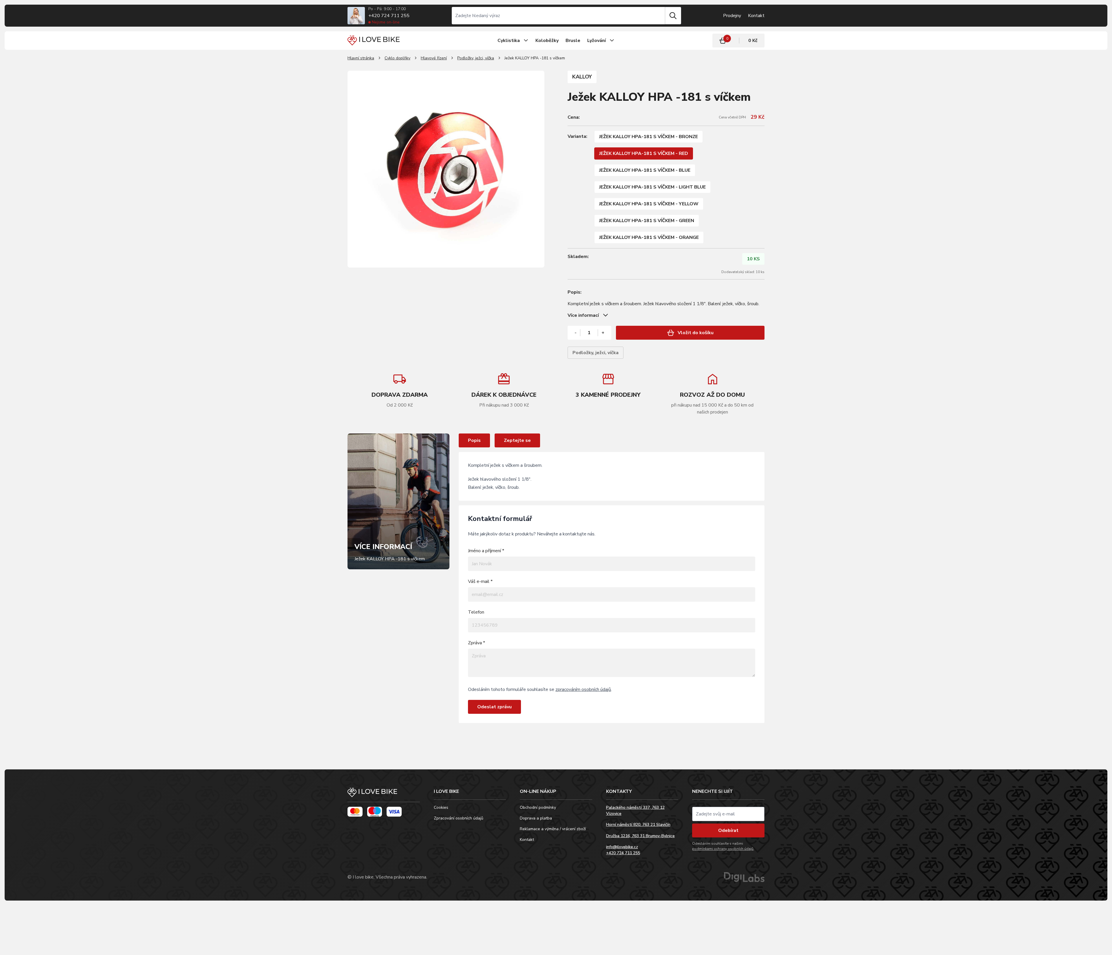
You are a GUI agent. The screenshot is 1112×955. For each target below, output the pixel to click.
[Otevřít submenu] (525, 40)
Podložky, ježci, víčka (475, 58)
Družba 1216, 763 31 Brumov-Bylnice (640, 836)
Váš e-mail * (480, 581)
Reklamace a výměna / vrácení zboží (553, 829)
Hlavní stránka (361, 58)
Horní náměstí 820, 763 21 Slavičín (638, 824)
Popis (474, 440)
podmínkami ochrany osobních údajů (722, 848)
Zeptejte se (517, 440)
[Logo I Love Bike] (374, 40)
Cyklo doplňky (397, 58)
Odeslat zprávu (494, 707)
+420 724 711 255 (388, 15)
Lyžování (596, 40)
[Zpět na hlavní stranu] (384, 795)
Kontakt (756, 15)
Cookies (441, 807)
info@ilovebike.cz (622, 847)
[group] (504, 390)
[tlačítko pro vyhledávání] (673, 15)
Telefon (476, 612)
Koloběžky (547, 40)
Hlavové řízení (434, 58)
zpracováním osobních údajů (583, 689)
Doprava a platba (536, 818)
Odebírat (728, 830)
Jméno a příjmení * (486, 551)
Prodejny (732, 15)
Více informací (583, 315)
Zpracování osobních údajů (458, 818)
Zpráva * (476, 643)
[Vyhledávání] (558, 15)
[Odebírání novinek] (728, 814)
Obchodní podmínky (538, 807)
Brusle (573, 40)
